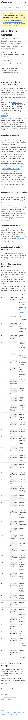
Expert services (10, 714)
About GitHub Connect (21, 311)
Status (23, 712)
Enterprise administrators (10, 5)
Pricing (3, 714)
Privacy (19, 712)
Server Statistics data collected (11, 168)
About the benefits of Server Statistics (10, 83)
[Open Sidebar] (2, 7)
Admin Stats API (17, 102)
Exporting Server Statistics (10, 242)
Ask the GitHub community (9, 697)
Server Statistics (20, 7)
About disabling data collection (10, 248)
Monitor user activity (9, 7)
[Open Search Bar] (22, 2)
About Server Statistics (9, 9)
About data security (10, 135)
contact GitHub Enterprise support (11, 25)
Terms (14, 712)
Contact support (7, 699)
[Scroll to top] (24, 716)
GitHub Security (8, 188)
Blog (16, 714)
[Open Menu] (25, 2)
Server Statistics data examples (11, 664)
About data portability (9, 226)
